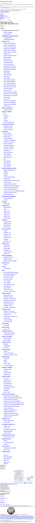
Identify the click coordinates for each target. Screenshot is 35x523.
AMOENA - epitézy (7, 426)
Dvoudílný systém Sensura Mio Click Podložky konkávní (14, 402)
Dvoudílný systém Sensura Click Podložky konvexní (13, 397)
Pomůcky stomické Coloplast (8, 394)
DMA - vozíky (6, 460)
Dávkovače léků (6, 358)
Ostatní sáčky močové (7, 157)
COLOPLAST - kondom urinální (10, 140)
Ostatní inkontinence (7, 154)
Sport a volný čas (6, 446)
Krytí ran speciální (6, 228)
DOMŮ (1, 19)
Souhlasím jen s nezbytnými (10, 10)
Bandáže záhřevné (7, 53)
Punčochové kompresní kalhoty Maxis (10, 189)
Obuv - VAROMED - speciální (9, 284)
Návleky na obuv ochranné (8, 352)
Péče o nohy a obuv (6, 309)
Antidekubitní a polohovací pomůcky (10, 35)
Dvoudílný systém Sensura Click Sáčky (10, 399)
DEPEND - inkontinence (8, 143)
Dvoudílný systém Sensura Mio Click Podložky (12, 401)
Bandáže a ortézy (6, 41)
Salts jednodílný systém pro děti (9, 386)
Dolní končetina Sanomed (8, 60)
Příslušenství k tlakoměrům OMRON (10, 260)
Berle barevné (6, 115)
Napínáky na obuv (7, 314)
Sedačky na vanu (7, 216)
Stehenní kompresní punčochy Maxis (10, 192)
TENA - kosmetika (7, 166)
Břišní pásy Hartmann (8, 57)
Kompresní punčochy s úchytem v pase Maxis (12, 180)
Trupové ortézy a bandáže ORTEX (10, 102)
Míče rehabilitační (7, 345)
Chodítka (5, 118)
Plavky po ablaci (5, 327)
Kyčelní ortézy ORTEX (8, 74)
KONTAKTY (2, 15)
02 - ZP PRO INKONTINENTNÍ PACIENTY (26, 515)
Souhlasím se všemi (3, 10)
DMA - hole (6, 120)
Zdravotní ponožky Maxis (8, 194)
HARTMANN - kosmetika (8, 148)
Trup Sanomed (6, 98)
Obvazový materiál (6, 293)
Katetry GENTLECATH (8, 152)
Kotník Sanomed (7, 72)
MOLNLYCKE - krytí (8, 237)
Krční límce (4, 219)
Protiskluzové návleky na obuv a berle (10, 354)
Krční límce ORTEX (7, 221)
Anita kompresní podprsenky (9, 334)
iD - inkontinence (7, 150)
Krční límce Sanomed (7, 223)
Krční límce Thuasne (7, 225)
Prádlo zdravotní (6, 418)
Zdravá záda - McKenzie (8, 365)
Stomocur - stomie (7, 392)
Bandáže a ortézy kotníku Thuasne (10, 46)
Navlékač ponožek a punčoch (9, 436)
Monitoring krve (5, 262)
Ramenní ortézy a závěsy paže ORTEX (10, 93)
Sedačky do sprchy (7, 212)
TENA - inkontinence (7, 164)
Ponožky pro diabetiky (8, 372)
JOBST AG (6, 173)
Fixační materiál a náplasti (8, 124)
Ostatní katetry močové (8, 155)
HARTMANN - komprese (8, 296)
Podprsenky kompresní (7, 331)
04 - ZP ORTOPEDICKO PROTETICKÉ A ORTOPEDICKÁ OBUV (19, 516)
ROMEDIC (6, 463)
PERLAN (5, 361)
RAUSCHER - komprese (8, 305)
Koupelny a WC (5, 205)
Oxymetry (5, 264)
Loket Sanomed (6, 76)
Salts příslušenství (7, 388)
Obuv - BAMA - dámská (8, 277)
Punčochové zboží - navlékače (8, 435)
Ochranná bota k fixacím (8, 289)
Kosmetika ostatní (7, 203)
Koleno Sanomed (7, 71)
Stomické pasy (6, 390)
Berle (5, 113)
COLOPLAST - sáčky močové (9, 141)
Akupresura (6, 343)
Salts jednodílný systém (8, 385)
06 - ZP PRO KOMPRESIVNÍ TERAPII (27, 517)
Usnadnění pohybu (6, 451)
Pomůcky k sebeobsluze (7, 336)
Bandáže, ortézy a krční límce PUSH (10, 55)
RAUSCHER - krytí (7, 241)
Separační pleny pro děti (8, 251)
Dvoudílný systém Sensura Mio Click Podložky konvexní (14, 404)
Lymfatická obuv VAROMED (9, 275)
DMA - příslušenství (7, 458)
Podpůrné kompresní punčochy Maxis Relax (11, 185)
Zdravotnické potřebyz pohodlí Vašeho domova (4, 12)
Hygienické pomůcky (7, 207)
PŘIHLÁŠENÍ (2, 18)
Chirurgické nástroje (7, 268)
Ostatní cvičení (6, 347)
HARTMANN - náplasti (8, 125)
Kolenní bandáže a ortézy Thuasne (10, 69)
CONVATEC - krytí (7, 232)
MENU (1, 13)
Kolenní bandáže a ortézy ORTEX (10, 67)
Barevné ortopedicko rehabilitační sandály (11, 272)
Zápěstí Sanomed (7, 105)
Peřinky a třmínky (7, 248)
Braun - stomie (6, 378)
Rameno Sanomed (7, 97)
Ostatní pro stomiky (7, 381)
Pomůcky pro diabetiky (7, 367)
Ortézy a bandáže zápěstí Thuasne (10, 83)
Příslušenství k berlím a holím (9, 122)
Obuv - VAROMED (7, 282)
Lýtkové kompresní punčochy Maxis (10, 183)
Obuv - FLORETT (7, 280)
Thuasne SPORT (7, 449)
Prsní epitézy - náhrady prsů (8, 424)
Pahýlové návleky (7, 422)
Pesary (5, 159)
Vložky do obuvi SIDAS (8, 321)
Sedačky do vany (7, 214)
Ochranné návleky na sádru (9, 303)
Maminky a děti (5, 243)
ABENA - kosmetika (7, 133)
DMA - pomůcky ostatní (8, 456)
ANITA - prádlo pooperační (8, 420)
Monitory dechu (6, 244)
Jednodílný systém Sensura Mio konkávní (11, 413)
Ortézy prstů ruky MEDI (8, 88)
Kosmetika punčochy (7, 182)
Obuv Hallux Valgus (7, 286)
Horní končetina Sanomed (8, 64)
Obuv (3, 270)
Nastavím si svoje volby (17, 10)
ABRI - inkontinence (7, 136)
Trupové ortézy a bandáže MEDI (9, 100)
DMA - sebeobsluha (7, 338)
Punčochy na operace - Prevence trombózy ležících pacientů (14, 190)
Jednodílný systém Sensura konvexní (10, 409)
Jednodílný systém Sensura (8, 408)
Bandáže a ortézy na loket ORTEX (10, 50)
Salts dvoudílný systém (8, 383)
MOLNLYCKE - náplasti (8, 127)
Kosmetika (4, 201)
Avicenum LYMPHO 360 (8, 198)
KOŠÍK (1, 16)
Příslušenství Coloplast (8, 416)
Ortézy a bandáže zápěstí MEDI (9, 79)
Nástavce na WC (7, 210)
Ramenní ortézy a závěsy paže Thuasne (10, 95)
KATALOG (2, 14)
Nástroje (4, 266)
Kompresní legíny (7, 178)
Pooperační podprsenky (8, 431)
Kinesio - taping (6, 461)
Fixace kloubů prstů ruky (8, 62)
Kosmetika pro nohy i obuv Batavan (10, 312)
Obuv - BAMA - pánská (8, 279)
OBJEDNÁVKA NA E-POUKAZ (5, 17)
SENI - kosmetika (7, 162)
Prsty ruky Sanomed (7, 90)
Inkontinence (5, 131)
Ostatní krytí (6, 239)
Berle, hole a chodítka (7, 111)
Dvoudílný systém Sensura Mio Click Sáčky (11, 406)
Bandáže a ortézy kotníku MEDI (9, 43)
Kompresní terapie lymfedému (8, 196)
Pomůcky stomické (6, 376)
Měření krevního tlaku (7, 255)
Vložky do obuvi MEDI (8, 319)
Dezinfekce (5, 351)
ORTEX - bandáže (7, 78)
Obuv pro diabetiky (7, 287)
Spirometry (6, 444)
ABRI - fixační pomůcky (8, 134)
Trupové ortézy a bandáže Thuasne (10, 104)
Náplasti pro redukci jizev (8, 129)
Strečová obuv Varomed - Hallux (9, 291)
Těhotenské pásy (7, 253)
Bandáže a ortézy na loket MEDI (9, 48)
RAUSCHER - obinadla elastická (9, 307)
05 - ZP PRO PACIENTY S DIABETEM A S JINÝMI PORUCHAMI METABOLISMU (16, 517)
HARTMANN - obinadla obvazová (10, 300)
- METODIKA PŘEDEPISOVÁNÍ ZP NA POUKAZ (7, 515)
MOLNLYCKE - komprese (8, 302)
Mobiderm (5, 199)
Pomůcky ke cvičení (6, 342)
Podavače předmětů (7, 340)
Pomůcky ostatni (5, 356)
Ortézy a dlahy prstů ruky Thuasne (10, 86)
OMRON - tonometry (7, 259)
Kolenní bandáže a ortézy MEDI (9, 65)
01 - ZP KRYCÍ (17, 515)
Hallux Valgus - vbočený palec (9, 311)
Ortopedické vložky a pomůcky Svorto (10, 316)
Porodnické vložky (7, 250)
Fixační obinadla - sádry (8, 295)
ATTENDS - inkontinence (8, 138)
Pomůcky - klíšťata (7, 363)
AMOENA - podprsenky (8, 32)
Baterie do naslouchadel (7, 107)
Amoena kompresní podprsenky (9, 332)
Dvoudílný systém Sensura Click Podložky (11, 395)
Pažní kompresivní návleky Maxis (10, 429)
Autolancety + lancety (7, 369)
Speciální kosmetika (7, 433)
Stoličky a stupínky (7, 217)
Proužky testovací (7, 374)
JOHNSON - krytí (7, 235)
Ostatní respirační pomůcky (8, 442)
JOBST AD (6, 171)
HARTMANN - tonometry (8, 257)
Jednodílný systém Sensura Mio (9, 411)
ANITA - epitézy (6, 427)
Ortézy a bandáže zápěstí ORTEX (10, 81)
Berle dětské (6, 116)
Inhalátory (6, 440)
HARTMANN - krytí (7, 234)
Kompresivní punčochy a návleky (9, 168)
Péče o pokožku (5, 323)
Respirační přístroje (6, 438)
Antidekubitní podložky (8, 37)
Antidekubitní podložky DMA (9, 39)
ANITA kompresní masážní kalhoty (10, 447)
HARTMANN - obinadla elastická (10, 298)
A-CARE (5, 230)
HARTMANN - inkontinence (9, 147)
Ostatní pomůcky (7, 246)
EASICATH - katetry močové (9, 145)
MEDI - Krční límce (7, 226)
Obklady (5, 360)
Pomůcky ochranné (6, 349)
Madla (5, 209)
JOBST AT (6, 175)
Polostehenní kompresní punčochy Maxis (11, 187)
